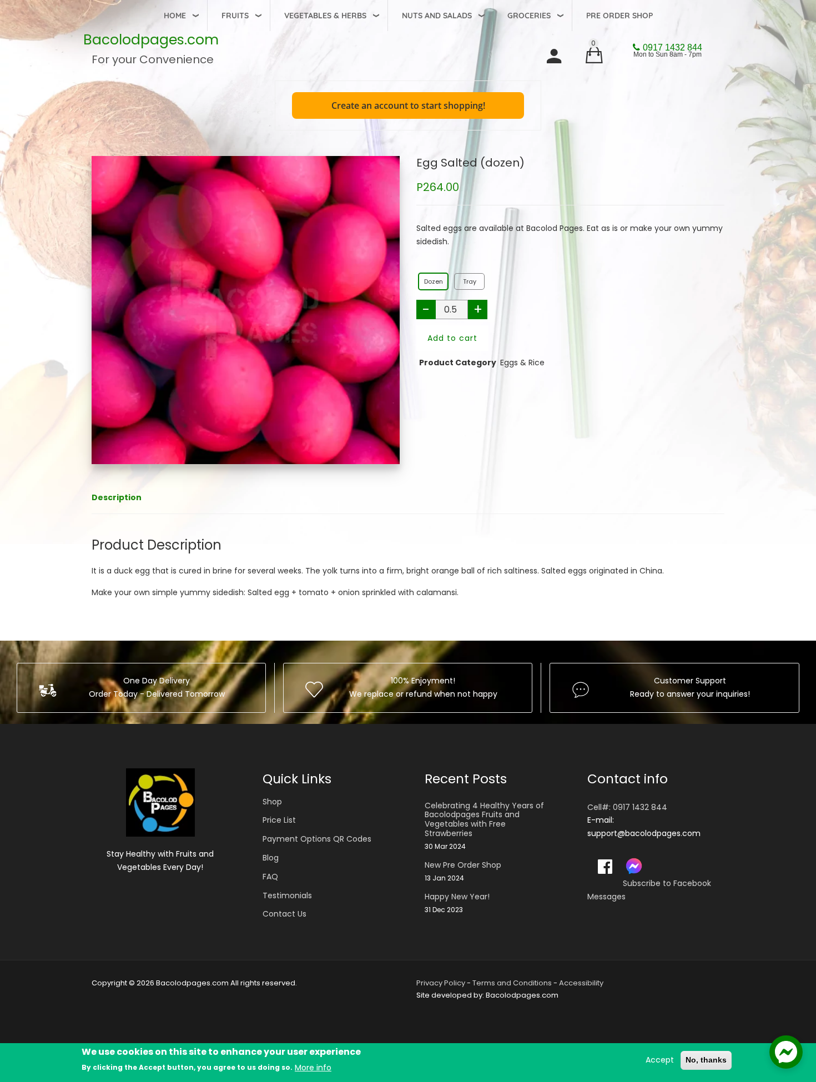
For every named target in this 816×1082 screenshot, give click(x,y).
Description (117, 497)
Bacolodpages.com (151, 39)
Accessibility (581, 983)
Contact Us (284, 913)
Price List (279, 820)
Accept (660, 1059)
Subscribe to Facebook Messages (649, 890)
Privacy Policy (440, 983)
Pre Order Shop (619, 16)
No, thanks (706, 1059)
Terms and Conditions (512, 983)
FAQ (270, 876)
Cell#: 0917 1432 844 (627, 807)
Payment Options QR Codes (317, 838)
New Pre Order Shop (463, 865)
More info (313, 1067)
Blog (271, 857)
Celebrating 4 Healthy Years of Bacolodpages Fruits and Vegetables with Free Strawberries (484, 819)
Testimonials (287, 895)
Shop (272, 801)
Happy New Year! (457, 897)
